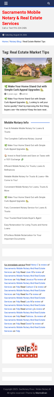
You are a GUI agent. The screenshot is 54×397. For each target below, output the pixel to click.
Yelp (18, 272)
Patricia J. (30, 316)
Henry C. (35, 265)
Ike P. (28, 294)
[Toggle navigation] (6, 3)
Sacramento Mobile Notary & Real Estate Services (22, 18)
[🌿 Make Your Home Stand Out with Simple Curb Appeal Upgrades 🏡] (27, 70)
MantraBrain (41, 393)
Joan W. (29, 272)
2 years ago (12, 94)
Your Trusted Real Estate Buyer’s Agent (22, 218)
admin (25, 94)
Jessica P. (30, 279)
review (44, 265)
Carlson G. (31, 287)
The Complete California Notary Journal (23, 138)
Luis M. (29, 301)
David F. (29, 323)
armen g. (30, 309)
